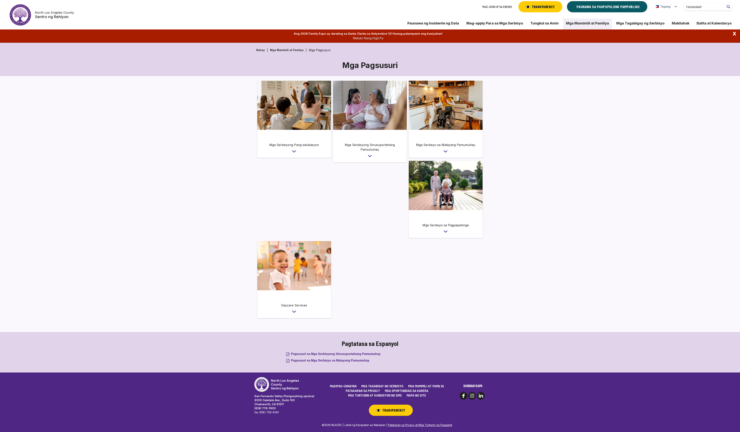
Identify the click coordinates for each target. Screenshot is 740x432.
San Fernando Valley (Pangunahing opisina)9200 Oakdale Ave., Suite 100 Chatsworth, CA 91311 (284, 400)
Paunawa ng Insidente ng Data (433, 23)
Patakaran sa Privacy (363, 390)
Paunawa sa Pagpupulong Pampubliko (608, 7)
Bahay (260, 50)
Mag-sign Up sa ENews (497, 6)
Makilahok (680, 23)
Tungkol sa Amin (544, 23)
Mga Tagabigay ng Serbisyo (640, 23)
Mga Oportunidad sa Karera (406, 390)
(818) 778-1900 (265, 408)
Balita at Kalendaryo (714, 23)
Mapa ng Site (416, 395)
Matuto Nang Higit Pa (368, 38)
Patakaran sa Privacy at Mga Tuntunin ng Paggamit (420, 425)
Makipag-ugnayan (343, 386)
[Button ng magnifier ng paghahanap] (728, 7)
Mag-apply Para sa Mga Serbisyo (494, 23)
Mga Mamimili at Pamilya (587, 23)
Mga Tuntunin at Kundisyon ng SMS (375, 395)
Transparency (543, 7)
